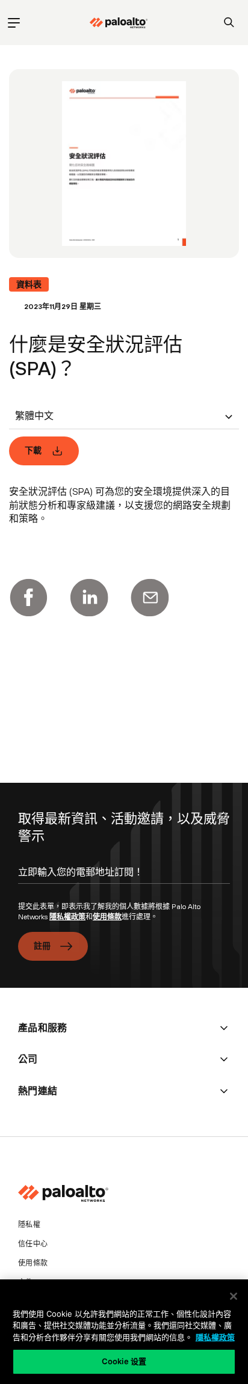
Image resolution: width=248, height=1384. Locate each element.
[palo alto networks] (118, 22)
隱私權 (29, 1224)
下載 (33, 450)
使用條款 (107, 917)
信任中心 (33, 1244)
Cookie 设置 (124, 1361)
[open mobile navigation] (13, 22)
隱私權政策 (67, 917)
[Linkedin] (89, 597)
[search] (229, 22)
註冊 (42, 946)
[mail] (150, 597)
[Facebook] (28, 597)
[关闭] (233, 1296)
